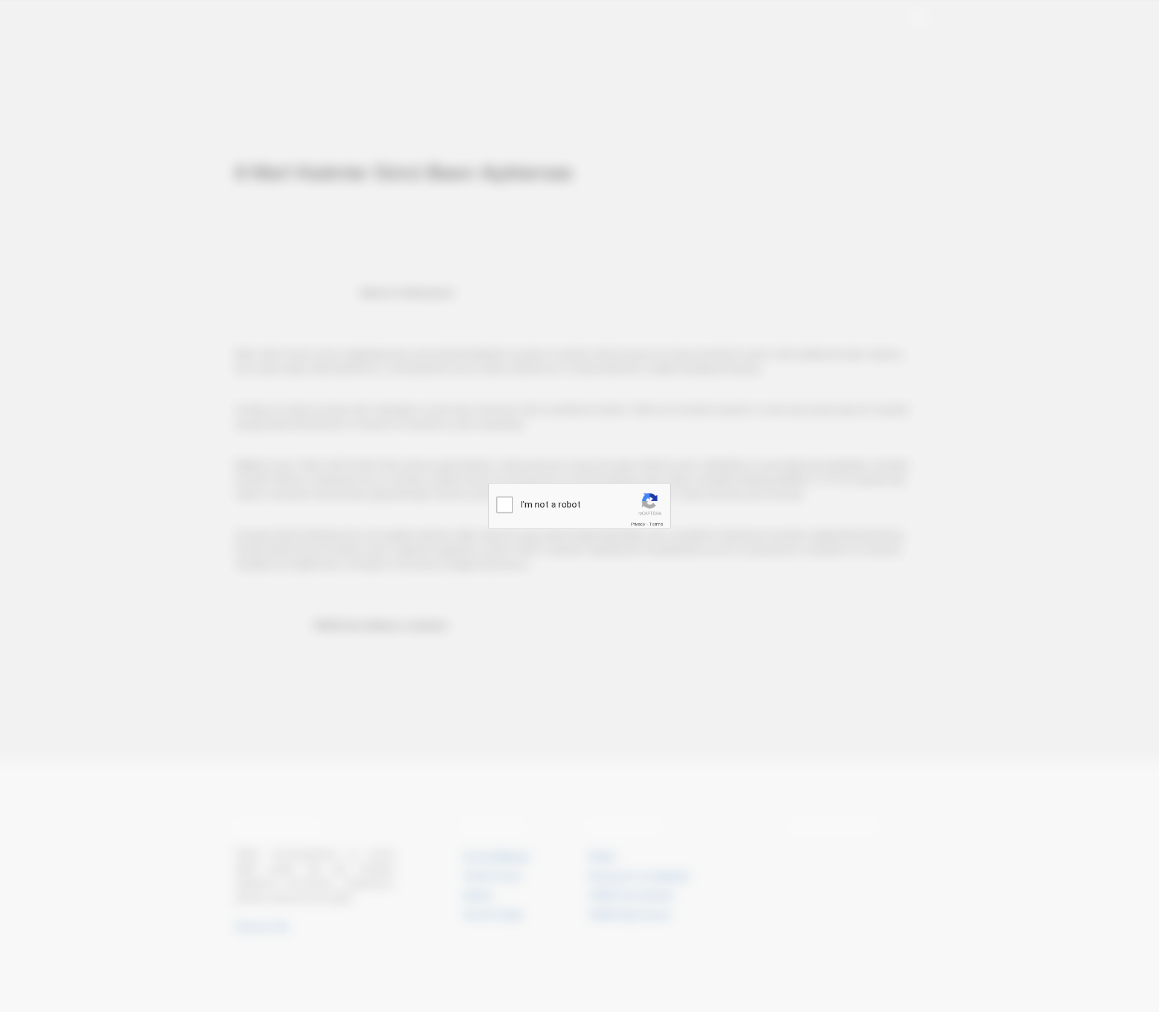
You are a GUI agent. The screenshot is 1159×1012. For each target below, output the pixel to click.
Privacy (638, 524)
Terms (656, 524)
